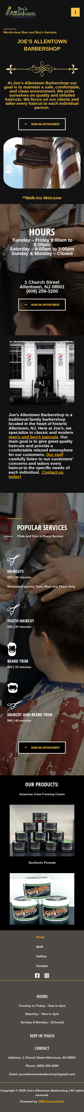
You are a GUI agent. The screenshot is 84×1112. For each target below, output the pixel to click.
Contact (42, 966)
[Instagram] (46, 975)
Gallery (41, 956)
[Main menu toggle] (75, 12)
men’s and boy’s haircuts (33, 437)
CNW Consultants (51, 1101)
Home (40, 937)
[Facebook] (37, 975)
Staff (39, 946)
